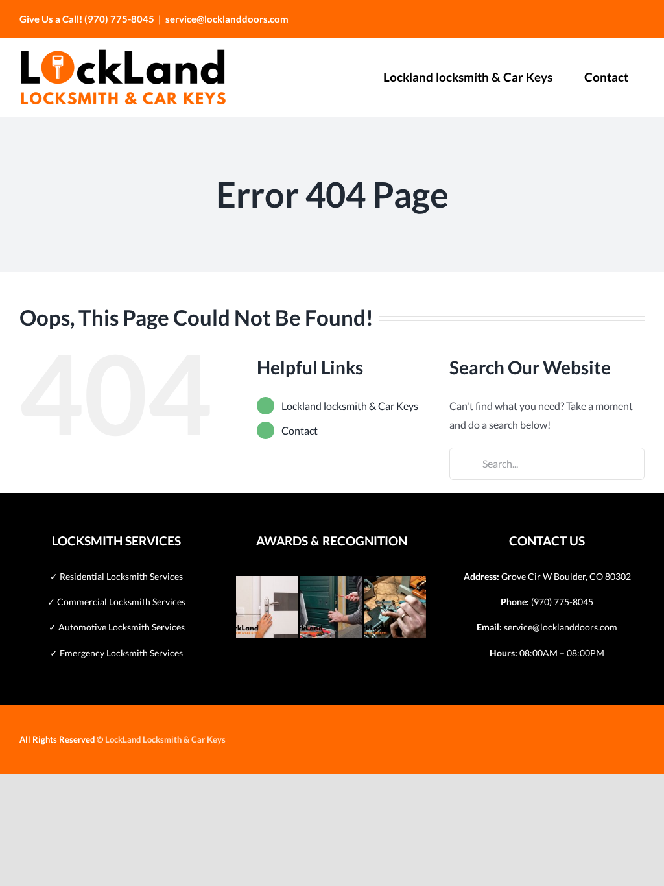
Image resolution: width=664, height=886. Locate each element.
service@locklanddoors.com (227, 19)
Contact (299, 430)
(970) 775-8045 (562, 601)
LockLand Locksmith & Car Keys (165, 739)
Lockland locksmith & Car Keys (349, 406)
